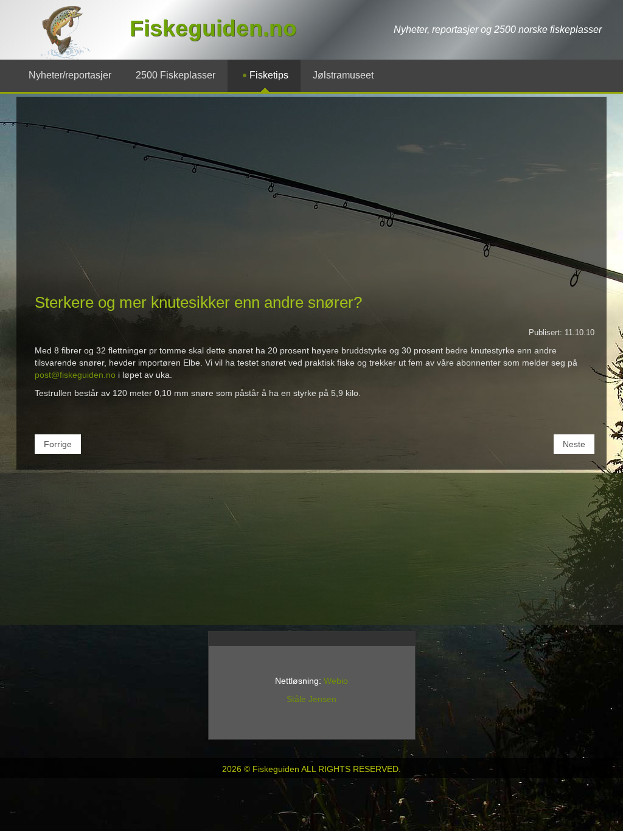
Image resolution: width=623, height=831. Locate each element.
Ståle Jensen (311, 699)
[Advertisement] (311, 200)
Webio (336, 681)
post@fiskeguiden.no (75, 375)
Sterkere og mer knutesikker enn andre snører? (198, 302)
